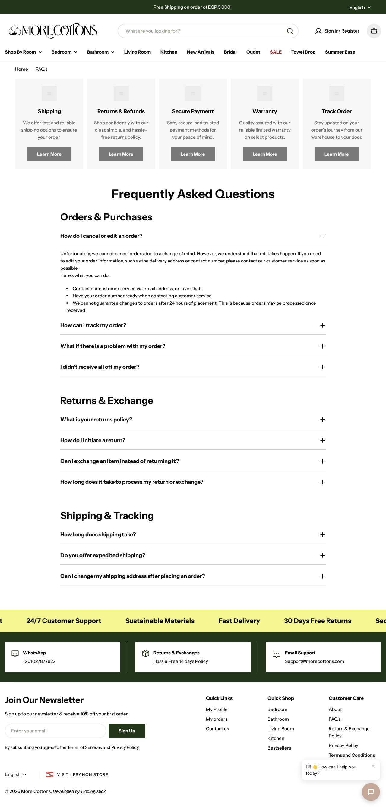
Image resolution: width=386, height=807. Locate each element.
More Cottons (36, 791)
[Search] (290, 31)
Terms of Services (84, 747)
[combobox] (208, 31)
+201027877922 (39, 661)
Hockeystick (93, 791)
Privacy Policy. (125, 747)
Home (21, 69)
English (357, 7)
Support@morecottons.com (314, 661)
